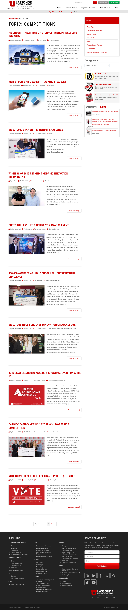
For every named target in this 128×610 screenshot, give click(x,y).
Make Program (40, 567)
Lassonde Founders (42, 548)
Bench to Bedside (41, 591)
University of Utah (24, 607)
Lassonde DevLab (41, 569)
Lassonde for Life (67, 556)
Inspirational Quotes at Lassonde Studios (105, 111)
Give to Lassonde (16, 552)
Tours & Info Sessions (17, 585)
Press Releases (55, 281)
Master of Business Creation (70, 573)
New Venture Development (44, 589)
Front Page (90, 27)
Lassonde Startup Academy (44, 556)
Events (52, 40)
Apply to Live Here (16, 563)
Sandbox (64, 575)
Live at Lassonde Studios (43, 546)
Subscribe (103, 3)
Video (50, 134)
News (17, 18)
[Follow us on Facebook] (100, 575)
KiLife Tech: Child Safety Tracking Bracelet (37, 81)
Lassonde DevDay (41, 571)
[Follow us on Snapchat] (113, 575)
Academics (52, 329)
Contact (108, 607)
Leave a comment (40, 134)
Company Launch (41, 587)
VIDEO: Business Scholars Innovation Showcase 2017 (42, 324)
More (116, 8)
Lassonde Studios (70, 8)
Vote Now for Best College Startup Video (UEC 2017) (42, 476)
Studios (113, 607)
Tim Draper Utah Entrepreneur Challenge (45, 580)
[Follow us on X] (106, 575)
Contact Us (14, 548)
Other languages (66, 583)
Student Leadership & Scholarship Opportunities (69, 553)
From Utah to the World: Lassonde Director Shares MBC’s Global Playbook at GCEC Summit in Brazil (105, 121)
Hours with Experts (41, 573)
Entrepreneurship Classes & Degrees (70, 570)
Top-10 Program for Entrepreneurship (60, 12)
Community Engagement (69, 562)
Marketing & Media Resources (97, 52)
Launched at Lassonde (94, 30)
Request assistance (67, 586)
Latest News (91, 107)
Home (59, 8)
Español (64, 581)
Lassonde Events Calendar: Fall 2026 (104, 130)
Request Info (14, 550)
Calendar (13, 576)
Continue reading (73, 67)
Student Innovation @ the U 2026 (106, 95)
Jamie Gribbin (16, 85)
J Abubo (14, 181)
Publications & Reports (94, 45)
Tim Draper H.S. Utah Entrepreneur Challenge (43, 584)
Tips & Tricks (91, 34)
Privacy (38, 607)
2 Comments (42, 40)
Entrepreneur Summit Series (70, 558)
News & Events (104, 8)
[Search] (95, 2)
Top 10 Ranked (100, 74)
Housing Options (16, 565)
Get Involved (114, 3)
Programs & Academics (88, 8)
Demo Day (65, 560)
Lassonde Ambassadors (69, 548)
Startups (56, 40)
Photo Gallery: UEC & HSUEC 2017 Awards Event (38, 225)
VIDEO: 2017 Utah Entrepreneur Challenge (35, 129)
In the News (91, 49)
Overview (13, 561)
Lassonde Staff (16, 40)
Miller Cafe (14, 567)
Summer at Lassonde (42, 550)
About (12, 546)
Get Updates (102, 566)
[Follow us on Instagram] (87, 575)
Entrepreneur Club (67, 550)
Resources (56, 380)
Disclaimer (32, 607)
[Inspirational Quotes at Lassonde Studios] (89, 113)
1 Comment (38, 281)
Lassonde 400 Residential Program (43, 553)
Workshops (39, 565)
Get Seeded (39, 562)
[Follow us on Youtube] (94, 582)
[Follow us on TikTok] (87, 582)
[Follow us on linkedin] (93, 575)
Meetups (64, 546)
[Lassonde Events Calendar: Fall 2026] (89, 132)
